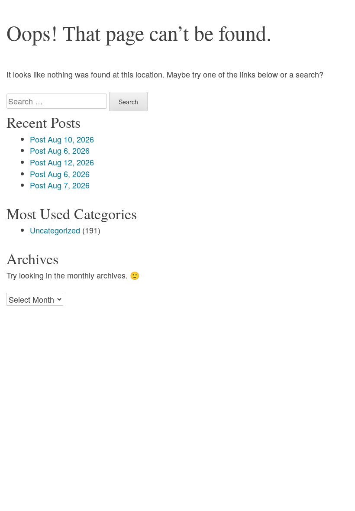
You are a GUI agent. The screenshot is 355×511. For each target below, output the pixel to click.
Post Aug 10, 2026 (62, 139)
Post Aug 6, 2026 (60, 150)
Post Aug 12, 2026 (62, 162)
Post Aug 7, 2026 (60, 185)
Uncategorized (55, 230)
